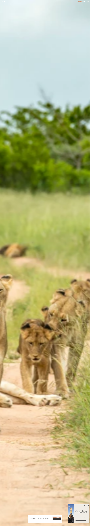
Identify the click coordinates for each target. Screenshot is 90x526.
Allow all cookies (57, 517)
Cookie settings (57, 519)
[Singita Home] (4, 1)
